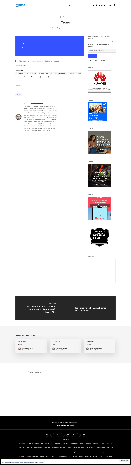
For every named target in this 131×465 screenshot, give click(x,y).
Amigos (37, 443)
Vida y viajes (109, 456)
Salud (88, 452)
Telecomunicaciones (64, 456)
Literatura (21, 452)
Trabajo (81, 456)
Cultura (82, 443)
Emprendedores (38, 447)
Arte (42, 443)
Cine (52, 443)
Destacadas (96, 443)
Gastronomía (55, 447)
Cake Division (70, 425)
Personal (51, 452)
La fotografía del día (78, 447)
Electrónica (29, 447)
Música (28, 452)
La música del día (100, 447)
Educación (21, 447)
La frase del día (66, 17)
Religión (83, 452)
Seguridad (94, 452)
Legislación (110, 447)
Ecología (103, 443)
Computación (65, 443)
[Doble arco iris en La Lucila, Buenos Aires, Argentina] (91, 308)
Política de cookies (40, 462)
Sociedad (110, 452)
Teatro (48, 456)
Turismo (95, 456)
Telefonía (74, 456)
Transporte (88, 456)
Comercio (57, 443)
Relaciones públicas (73, 452)
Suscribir (92, 56)
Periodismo (44, 452)
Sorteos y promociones (31, 456)
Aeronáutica (30, 443)
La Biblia (18, 94)
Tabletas (42, 456)
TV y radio (101, 456)
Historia (62, 447)
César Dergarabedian (60, 28)
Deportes (88, 443)
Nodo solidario (35, 452)
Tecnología (54, 456)
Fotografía (47, 447)
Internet (68, 447)
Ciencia (47, 443)
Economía (109, 443)
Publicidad (64, 452)
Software (21, 456)
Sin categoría (102, 452)
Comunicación (74, 443)
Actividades (22, 443)
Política (57, 452)
